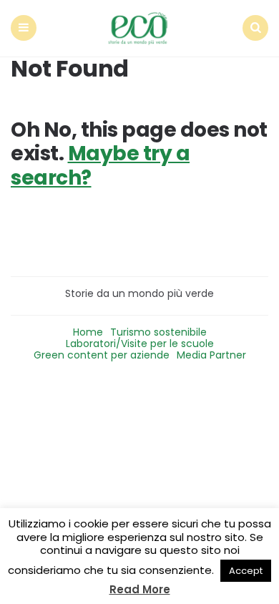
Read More (139, 589)
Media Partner (211, 355)
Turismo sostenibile (158, 332)
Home (88, 332)
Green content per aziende (102, 355)
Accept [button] (246, 571)
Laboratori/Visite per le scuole (140, 343)
